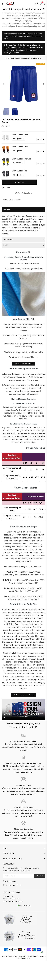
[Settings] (44, 3)
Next (43, 84)
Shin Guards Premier (21, 159)
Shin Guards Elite (20, 147)
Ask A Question (24, 193)
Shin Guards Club (20, 135)
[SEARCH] (35, 3)
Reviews (6, 245)
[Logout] (38, 3)
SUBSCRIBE (40, 876)
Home (7, 58)
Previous (3, 84)
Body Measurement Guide (23, 695)
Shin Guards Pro (19, 171)
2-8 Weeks (40, 63)
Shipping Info (8, 239)
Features (6, 126)
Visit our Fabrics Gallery (24, 363)
